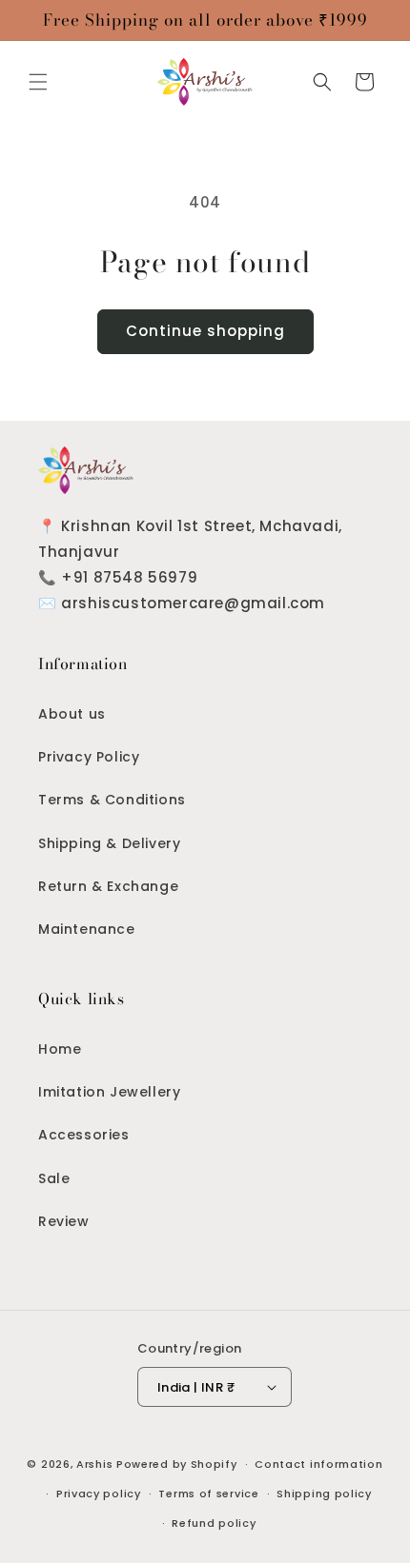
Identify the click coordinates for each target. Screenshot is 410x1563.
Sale (54, 1178)
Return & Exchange (108, 886)
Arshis (96, 1464)
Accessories (84, 1134)
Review (64, 1221)
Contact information (318, 1464)
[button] (38, 82)
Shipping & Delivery (109, 843)
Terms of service (208, 1493)
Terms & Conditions (112, 799)
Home (59, 1048)
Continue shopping (205, 331)
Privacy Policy (88, 756)
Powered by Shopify (176, 1464)
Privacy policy (98, 1493)
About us (72, 713)
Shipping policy (324, 1493)
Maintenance (86, 929)
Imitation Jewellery (109, 1091)
